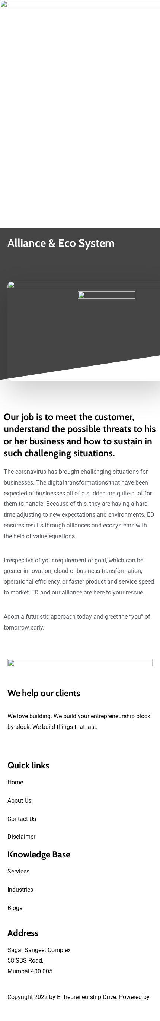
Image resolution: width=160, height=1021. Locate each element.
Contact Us (21, 818)
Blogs (14, 907)
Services (18, 871)
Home (15, 782)
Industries (20, 889)
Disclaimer (21, 836)
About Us (19, 800)
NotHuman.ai (24, 1007)
